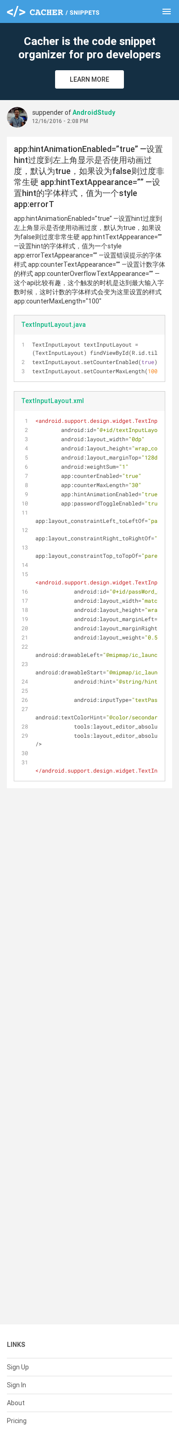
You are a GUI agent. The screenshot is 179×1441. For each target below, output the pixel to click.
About (16, 1403)
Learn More (89, 79)
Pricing (17, 1421)
